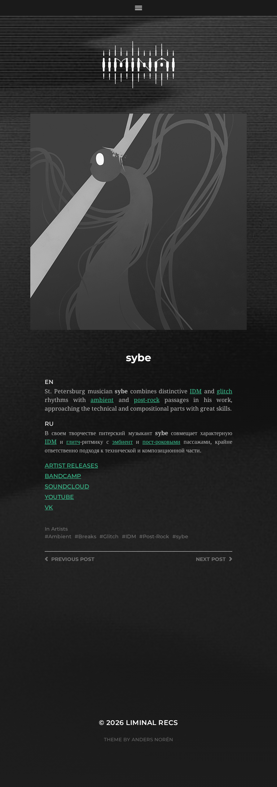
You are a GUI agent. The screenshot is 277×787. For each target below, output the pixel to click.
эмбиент (122, 441)
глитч (73, 441)
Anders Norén (152, 739)
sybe (182, 536)
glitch (224, 391)
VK (49, 507)
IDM (196, 391)
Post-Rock (156, 536)
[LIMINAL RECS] (138, 64)
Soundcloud (67, 486)
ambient (102, 400)
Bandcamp (63, 476)
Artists (59, 529)
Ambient (59, 536)
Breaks (87, 536)
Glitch (111, 536)
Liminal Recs (152, 723)
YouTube (59, 497)
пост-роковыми (161, 441)
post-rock (146, 400)
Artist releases (71, 465)
